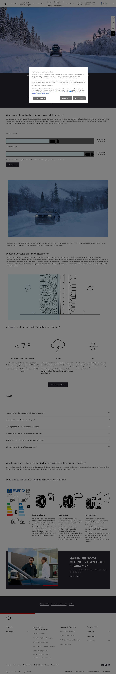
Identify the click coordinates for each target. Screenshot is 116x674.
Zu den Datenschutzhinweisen (62, 91)
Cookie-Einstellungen (39, 98)
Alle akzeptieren (79, 98)
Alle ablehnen (65, 98)
